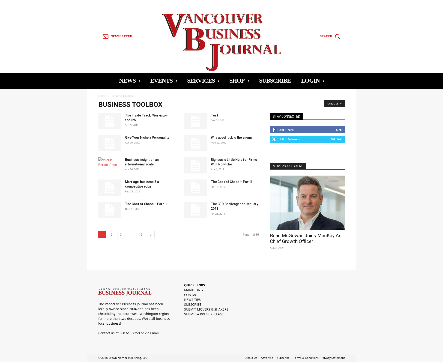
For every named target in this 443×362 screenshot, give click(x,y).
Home (102, 96)
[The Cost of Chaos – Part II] (195, 188)
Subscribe (283, 358)
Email (154, 333)
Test (214, 115)
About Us (251, 358)
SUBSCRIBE (192, 304)
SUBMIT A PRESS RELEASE (204, 314)
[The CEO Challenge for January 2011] (195, 210)
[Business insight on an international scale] (109, 165)
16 (140, 234)
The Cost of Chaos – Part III (146, 204)
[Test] (195, 121)
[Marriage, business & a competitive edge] (109, 188)
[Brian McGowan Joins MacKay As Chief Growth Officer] (307, 203)
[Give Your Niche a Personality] (109, 143)
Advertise (267, 358)
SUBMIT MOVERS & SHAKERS (206, 309)
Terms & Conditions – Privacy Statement (319, 358)
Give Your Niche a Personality (147, 137)
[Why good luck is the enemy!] (195, 143)
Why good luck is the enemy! (232, 137)
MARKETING (193, 290)
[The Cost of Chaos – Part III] (109, 210)
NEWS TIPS (192, 299)
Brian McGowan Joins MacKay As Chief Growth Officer (305, 238)
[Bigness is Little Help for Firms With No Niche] (195, 165)
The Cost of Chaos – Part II (231, 182)
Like (338, 129)
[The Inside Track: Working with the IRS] (109, 121)
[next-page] (151, 234)
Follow (336, 139)
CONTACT (191, 295)
